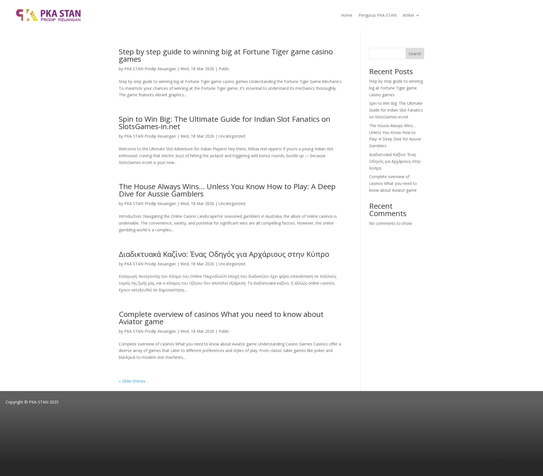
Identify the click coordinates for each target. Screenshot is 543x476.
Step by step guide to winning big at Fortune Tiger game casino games (226, 55)
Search (415, 53)
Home (346, 15)
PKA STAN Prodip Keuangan (150, 68)
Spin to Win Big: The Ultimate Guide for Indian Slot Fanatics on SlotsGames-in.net (224, 122)
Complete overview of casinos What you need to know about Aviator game (221, 317)
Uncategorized (232, 136)
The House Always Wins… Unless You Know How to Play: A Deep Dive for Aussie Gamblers (227, 190)
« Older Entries (132, 381)
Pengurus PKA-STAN (378, 15)
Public (224, 68)
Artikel (408, 15)
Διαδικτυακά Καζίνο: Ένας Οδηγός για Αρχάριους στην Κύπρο (224, 254)
